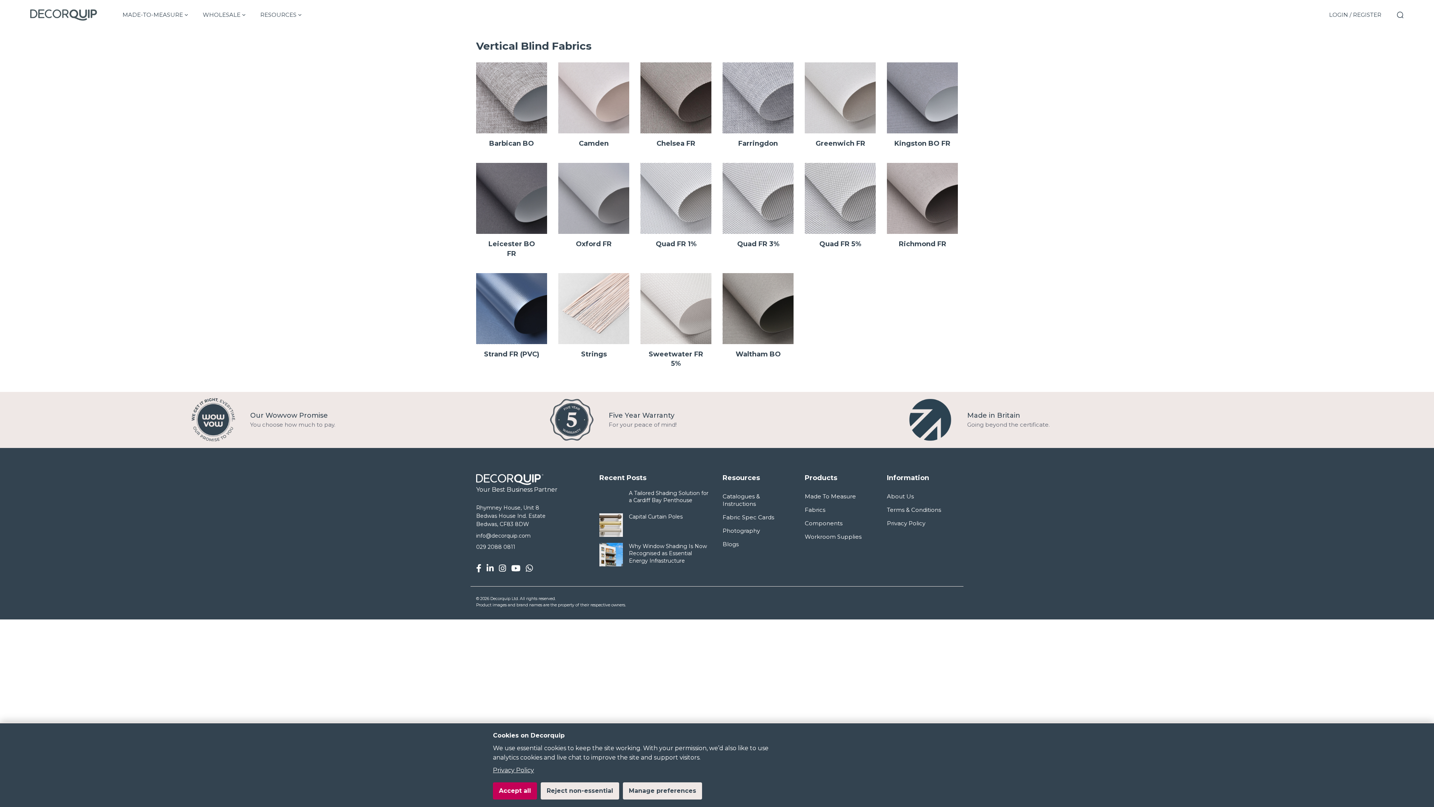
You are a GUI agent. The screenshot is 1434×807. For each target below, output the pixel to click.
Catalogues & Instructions (741, 500)
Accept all (515, 790)
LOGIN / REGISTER (1355, 14)
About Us (900, 496)
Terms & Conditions (914, 509)
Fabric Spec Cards (748, 517)
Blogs (731, 544)
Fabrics (815, 509)
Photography (741, 530)
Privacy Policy (513, 770)
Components (823, 523)
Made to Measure (830, 496)
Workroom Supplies (833, 536)
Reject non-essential (580, 790)
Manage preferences (662, 790)
